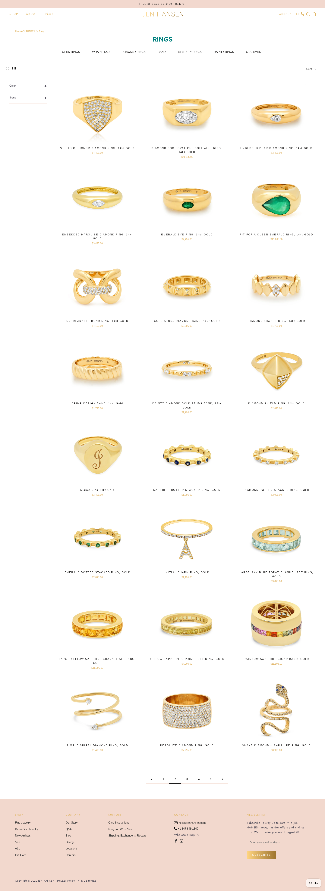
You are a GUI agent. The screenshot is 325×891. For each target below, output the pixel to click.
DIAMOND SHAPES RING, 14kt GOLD (276, 321)
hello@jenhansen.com (192, 822)
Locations (71, 848)
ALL (17, 848)
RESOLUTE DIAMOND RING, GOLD (187, 745)
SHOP (13, 14)
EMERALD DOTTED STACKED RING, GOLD (98, 572)
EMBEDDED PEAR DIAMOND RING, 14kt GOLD (276, 148)
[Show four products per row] (14, 68)
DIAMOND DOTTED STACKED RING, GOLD (276, 490)
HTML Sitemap (86, 880)
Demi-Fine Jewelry (26, 829)
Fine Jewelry (23, 822)
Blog (68, 835)
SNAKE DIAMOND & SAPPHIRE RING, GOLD (276, 745)
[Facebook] (176, 840)
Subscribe (261, 854)
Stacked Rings (134, 51)
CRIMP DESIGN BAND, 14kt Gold (97, 403)
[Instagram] (181, 840)
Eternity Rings (190, 51)
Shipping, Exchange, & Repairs (127, 835)
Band (162, 51)
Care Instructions (118, 822)
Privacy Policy (66, 880)
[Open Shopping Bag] (314, 14)
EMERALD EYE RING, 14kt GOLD (187, 234)
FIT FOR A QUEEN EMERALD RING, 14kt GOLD (276, 234)
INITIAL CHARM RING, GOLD (187, 572)
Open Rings (71, 51)
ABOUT (31, 14)
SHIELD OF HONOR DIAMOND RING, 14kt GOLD (97, 148)
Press (49, 14)
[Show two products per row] (7, 68)
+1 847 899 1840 (188, 828)
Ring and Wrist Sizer (121, 829)
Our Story (72, 822)
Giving (70, 842)
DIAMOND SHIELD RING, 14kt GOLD (276, 403)
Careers (71, 855)
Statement (254, 51)
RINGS (30, 31)
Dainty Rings (224, 51)
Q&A (69, 829)
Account (286, 14)
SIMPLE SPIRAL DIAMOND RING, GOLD (97, 745)
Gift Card (20, 855)
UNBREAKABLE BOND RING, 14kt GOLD (97, 321)
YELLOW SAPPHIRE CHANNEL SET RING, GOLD (187, 659)
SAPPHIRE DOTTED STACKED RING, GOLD (186, 490)
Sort (310, 68)
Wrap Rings (101, 51)
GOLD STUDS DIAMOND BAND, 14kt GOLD (187, 321)
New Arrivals (23, 835)
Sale (18, 842)
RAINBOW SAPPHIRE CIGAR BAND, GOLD (276, 659)
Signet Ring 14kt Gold (97, 490)
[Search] (308, 14)
